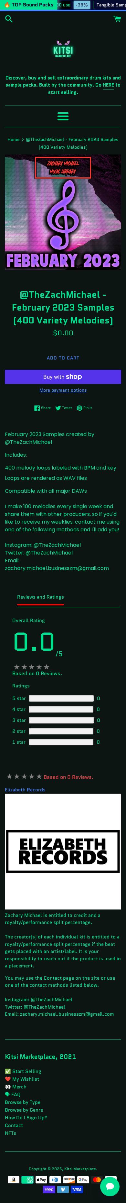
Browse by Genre (24, 1110)
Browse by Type (22, 1102)
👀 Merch (15, 1086)
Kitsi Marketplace (80, 1168)
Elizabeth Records (25, 789)
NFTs (10, 1133)
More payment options (63, 390)
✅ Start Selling (23, 1071)
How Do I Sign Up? (26, 1117)
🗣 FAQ (13, 1094)
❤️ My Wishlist (22, 1079)
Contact (14, 1125)
